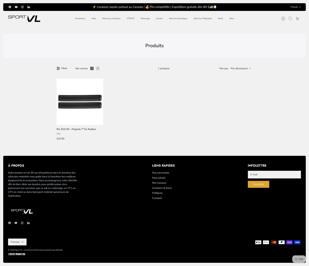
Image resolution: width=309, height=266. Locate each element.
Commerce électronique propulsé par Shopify (43, 250)
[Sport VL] (24, 18)
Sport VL (19, 250)
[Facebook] (10, 7)
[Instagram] (22, 7)
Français (294, 7)
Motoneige (145, 18)
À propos (157, 198)
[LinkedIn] (29, 7)
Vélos (231, 18)
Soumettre (258, 184)
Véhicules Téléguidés (203, 18)
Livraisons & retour (162, 188)
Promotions (80, 18)
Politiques (157, 193)
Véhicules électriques (178, 18)
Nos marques (159, 182)
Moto (94, 18)
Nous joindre (159, 177)
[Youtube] (16, 7)
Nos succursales (160, 172)
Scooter (159, 18)
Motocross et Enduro (111, 18)
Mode (220, 18)
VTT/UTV (130, 18)
